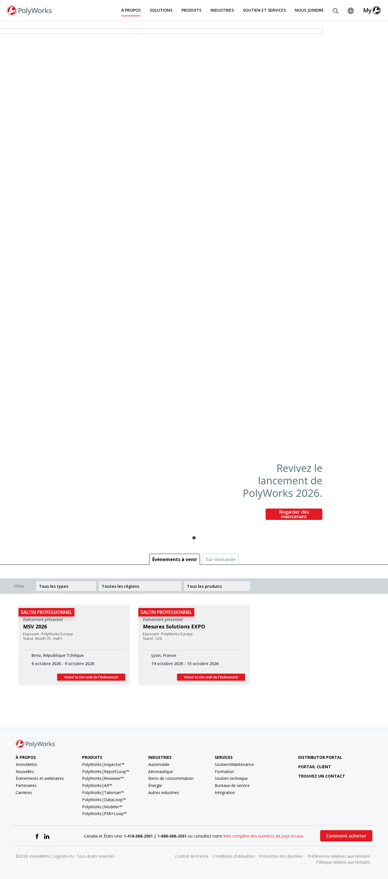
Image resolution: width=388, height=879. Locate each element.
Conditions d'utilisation (234, 856)
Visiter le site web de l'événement (91, 677)
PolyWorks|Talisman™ (103, 792)
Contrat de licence (191, 856)
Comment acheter (346, 836)
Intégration (225, 792)
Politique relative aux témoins (343, 862)
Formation (224, 771)
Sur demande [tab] (221, 559)
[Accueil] (29, 10)
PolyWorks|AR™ (97, 785)
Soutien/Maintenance (234, 764)
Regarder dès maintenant (294, 514)
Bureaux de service (232, 785)
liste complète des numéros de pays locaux (263, 836)
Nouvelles (25, 771)
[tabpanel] (194, 276)
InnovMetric (26, 764)
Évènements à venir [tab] (174, 559)
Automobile (159, 764)
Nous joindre (309, 10)
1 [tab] (194, 538)
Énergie (155, 785)
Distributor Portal (320, 757)
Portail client (314, 766)
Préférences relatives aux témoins (339, 856)
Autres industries (163, 792)
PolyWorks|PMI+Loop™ (104, 813)
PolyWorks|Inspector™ (103, 764)
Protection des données (281, 856)
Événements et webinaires (40, 778)
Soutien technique (231, 778)
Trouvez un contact (321, 776)
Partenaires (26, 785)
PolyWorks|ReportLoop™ (105, 771)
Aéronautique (160, 771)
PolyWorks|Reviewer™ (103, 778)
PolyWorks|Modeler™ (102, 806)
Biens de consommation (170, 778)
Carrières (24, 792)
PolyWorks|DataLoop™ (104, 799)
